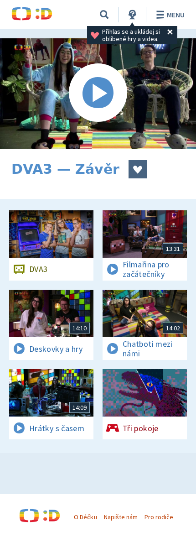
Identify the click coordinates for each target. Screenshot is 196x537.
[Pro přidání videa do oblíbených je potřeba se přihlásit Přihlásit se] (138, 169)
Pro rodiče (158, 517)
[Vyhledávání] (104, 14)
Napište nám (121, 517)
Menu (176, 14)
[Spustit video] (98, 93)
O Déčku (85, 517)
